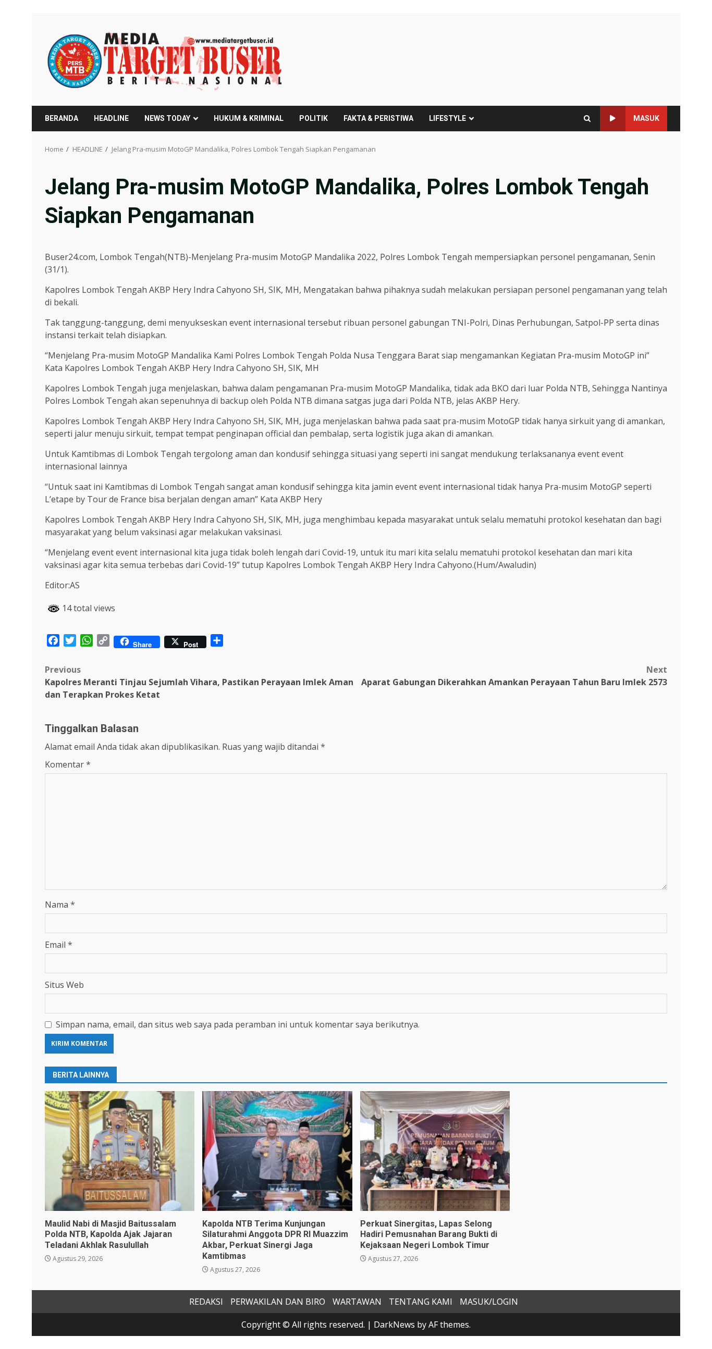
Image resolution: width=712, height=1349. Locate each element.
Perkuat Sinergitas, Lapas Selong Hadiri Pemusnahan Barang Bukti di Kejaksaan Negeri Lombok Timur (435, 1151)
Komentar (68, 764)
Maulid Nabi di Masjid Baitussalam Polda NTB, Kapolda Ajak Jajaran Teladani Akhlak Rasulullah (119, 1151)
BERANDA (61, 118)
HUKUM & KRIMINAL (249, 118)
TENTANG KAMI (420, 1301)
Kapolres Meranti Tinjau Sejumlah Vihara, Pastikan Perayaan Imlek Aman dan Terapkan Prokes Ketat (199, 682)
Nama (60, 904)
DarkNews (394, 1324)
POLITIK (313, 118)
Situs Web (64, 985)
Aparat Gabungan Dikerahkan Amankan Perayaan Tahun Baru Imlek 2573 (514, 676)
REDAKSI (206, 1301)
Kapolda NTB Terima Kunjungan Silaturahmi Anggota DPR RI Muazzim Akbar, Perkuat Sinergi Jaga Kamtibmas (277, 1151)
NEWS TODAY (167, 118)
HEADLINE (111, 118)
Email (58, 944)
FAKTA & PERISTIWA (378, 118)
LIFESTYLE (447, 118)
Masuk (646, 118)
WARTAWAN (357, 1301)
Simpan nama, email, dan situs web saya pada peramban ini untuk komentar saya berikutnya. (238, 1024)
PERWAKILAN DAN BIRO (277, 1301)
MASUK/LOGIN (489, 1301)
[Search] (587, 118)
